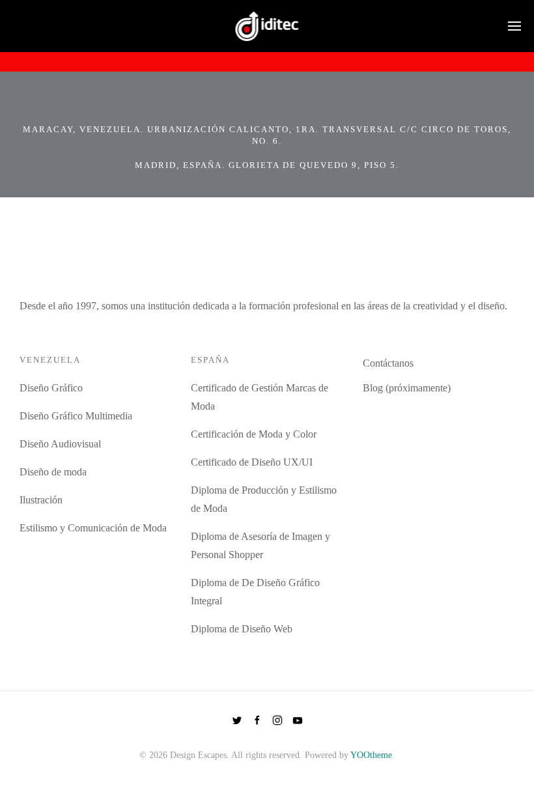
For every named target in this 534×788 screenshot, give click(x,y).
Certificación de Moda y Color (253, 434)
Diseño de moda (53, 471)
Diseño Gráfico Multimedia (76, 415)
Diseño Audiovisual (60, 443)
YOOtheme (371, 755)
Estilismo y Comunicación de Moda (93, 527)
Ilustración (41, 499)
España (210, 360)
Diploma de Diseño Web (241, 628)
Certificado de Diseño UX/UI (252, 462)
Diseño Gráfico (51, 387)
